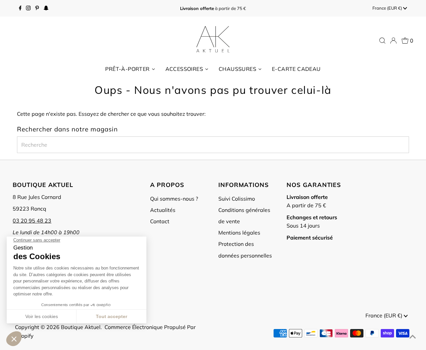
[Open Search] (382, 41)
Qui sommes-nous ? (174, 198)
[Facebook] (20, 8)
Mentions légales (239, 232)
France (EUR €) (387, 8)
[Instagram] (28, 8)
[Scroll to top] (412, 336)
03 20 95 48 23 (32, 220)
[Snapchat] (46, 8)
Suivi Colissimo (236, 198)
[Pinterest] (37, 8)
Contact (159, 221)
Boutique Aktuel (81, 327)
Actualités (162, 210)
